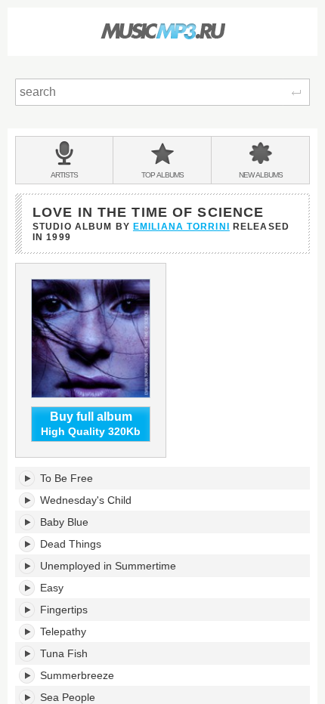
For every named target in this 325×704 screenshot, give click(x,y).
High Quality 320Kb (91, 424)
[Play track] (27, 478)
